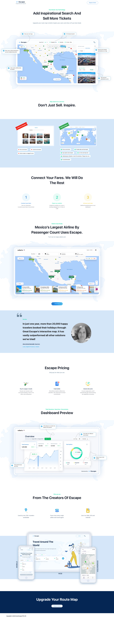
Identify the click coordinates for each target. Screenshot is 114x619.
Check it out (57, 303)
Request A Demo (92, 2)
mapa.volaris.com (61, 237)
